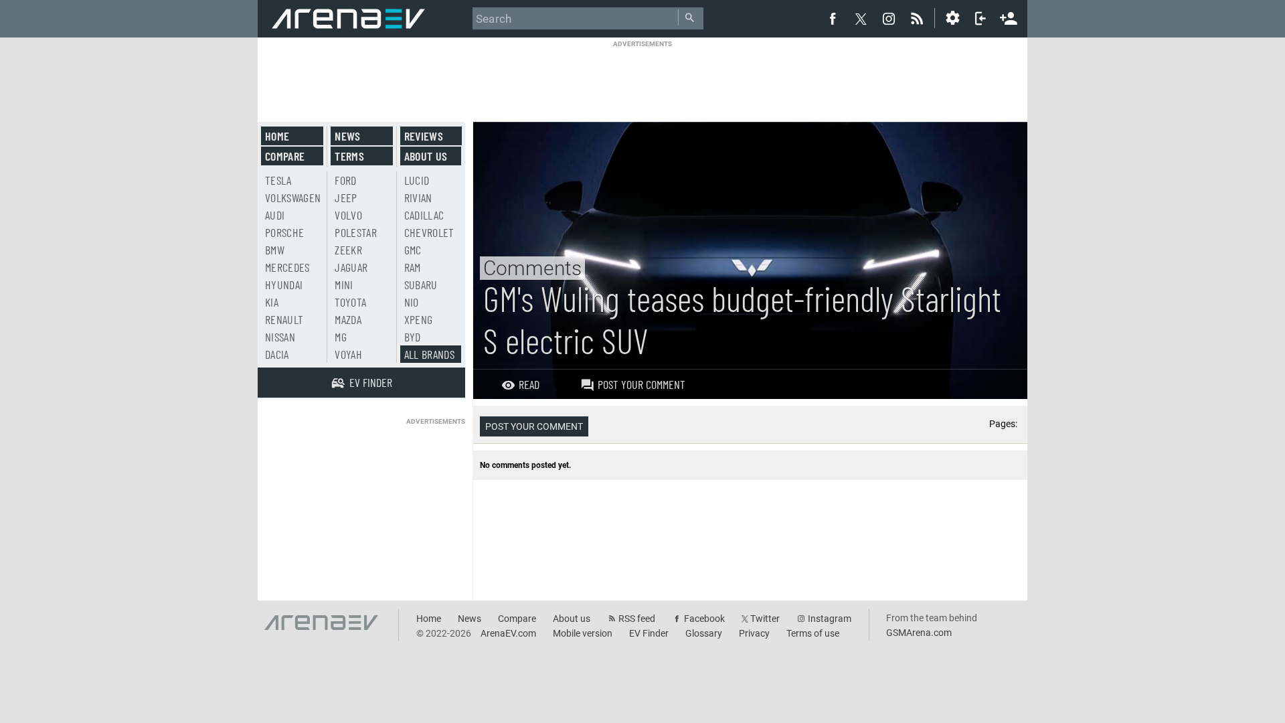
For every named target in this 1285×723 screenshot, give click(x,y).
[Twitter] (861, 18)
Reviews (423, 136)
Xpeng (418, 319)
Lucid (417, 180)
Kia (271, 302)
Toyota (350, 302)
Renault (284, 319)
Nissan (280, 336)
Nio (411, 302)
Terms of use (812, 633)
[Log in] (980, 18)
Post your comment (641, 384)
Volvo (348, 215)
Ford (345, 180)
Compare (285, 156)
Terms (349, 156)
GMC (413, 249)
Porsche (284, 232)
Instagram (829, 618)
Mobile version (582, 633)
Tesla (278, 180)
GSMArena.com (919, 632)
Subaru (421, 284)
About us (426, 156)
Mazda (348, 319)
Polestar (356, 232)
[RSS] (919, 18)
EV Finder (649, 633)
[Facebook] (833, 18)
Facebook (704, 618)
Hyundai (284, 284)
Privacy (754, 633)
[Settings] (952, 18)
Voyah (348, 354)
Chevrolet (429, 232)
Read (529, 384)
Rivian (418, 197)
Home (277, 136)
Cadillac (424, 215)
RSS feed (636, 618)
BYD (412, 336)
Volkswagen (293, 197)
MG (341, 336)
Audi (274, 215)
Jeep (346, 197)
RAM (412, 267)
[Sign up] (1009, 17)
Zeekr (348, 249)
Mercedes (287, 267)
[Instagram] (889, 18)
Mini (344, 284)
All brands (429, 354)
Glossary (703, 633)
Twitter (765, 618)
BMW (274, 249)
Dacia (277, 354)
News (347, 136)
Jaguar (351, 267)
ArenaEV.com (508, 633)
